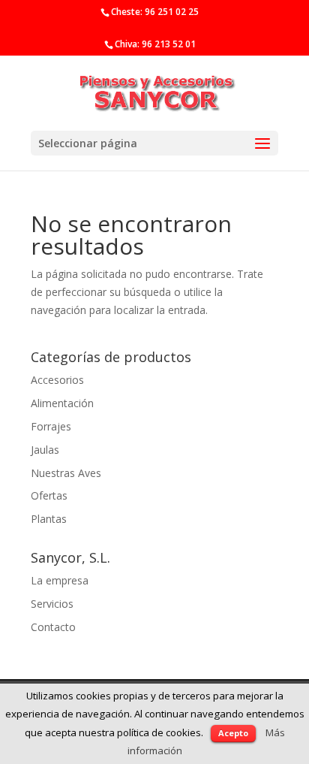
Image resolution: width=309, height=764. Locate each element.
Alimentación (62, 403)
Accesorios (57, 380)
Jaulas (45, 449)
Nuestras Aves (66, 473)
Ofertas (49, 495)
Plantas (49, 519)
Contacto (53, 627)
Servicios (52, 603)
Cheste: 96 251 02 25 (155, 11)
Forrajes (51, 426)
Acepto (233, 732)
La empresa (59, 580)
